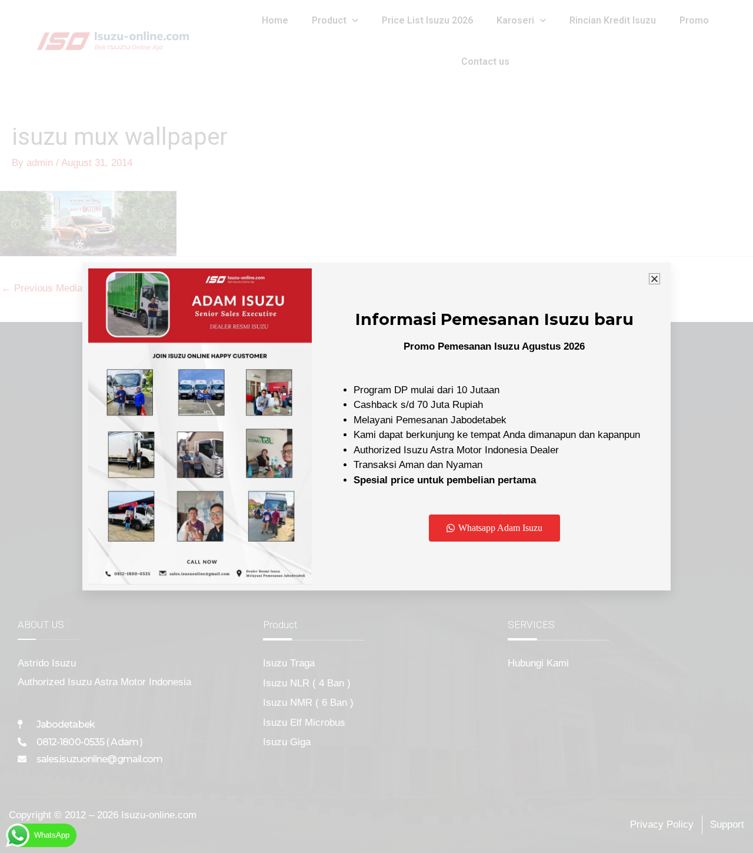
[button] (654, 278)
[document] (376, 426)
